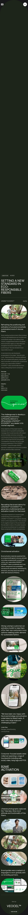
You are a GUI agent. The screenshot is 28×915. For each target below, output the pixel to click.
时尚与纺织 (4, 390)
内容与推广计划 (5, 374)
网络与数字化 (5, 376)
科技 (2, 386)
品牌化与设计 (5, 378)
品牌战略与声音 (5, 380)
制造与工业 (4, 388)
